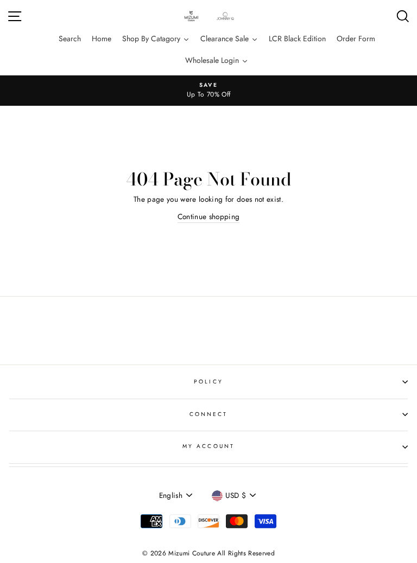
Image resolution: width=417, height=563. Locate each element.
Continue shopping (209, 216)
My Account (208, 446)
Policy (208, 382)
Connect (208, 414)
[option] (208, 90)
